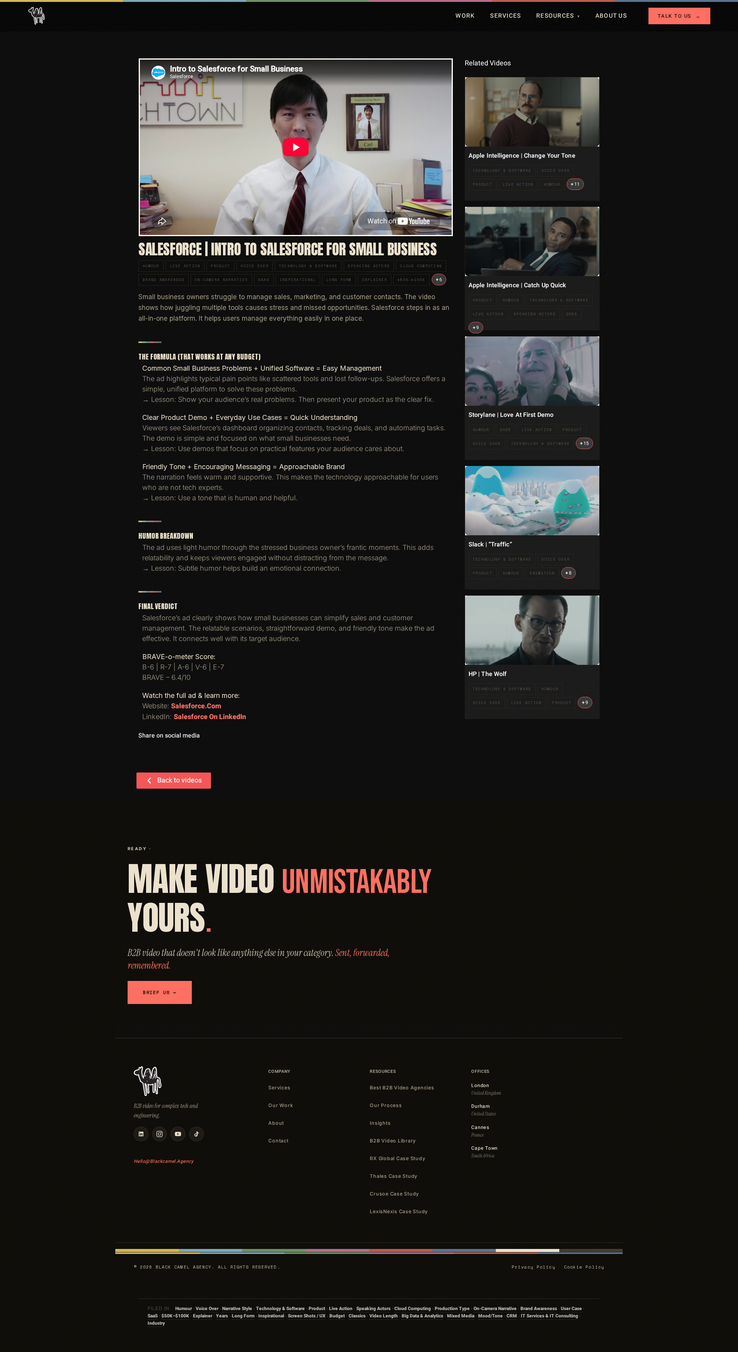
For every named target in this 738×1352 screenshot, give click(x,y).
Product (220, 265)
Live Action (185, 265)
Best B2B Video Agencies (402, 1088)
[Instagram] (159, 1134)
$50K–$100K (411, 279)
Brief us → (159, 992)
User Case (571, 1308)
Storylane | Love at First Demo (511, 415)
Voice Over (255, 265)
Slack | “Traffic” (490, 544)
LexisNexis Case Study (399, 1211)
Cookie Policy (584, 1267)
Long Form (338, 279)
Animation (542, 573)
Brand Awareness (163, 279)
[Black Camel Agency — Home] (36, 16)
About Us (611, 16)
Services (505, 16)
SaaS (263, 279)
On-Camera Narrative (221, 279)
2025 (505, 429)
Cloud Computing (421, 265)
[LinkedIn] (141, 1134)
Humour (151, 265)
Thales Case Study (393, 1176)
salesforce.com (196, 706)
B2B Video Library (393, 1141)
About (276, 1123)
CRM (512, 1315)
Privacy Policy (533, 1267)
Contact (278, 1141)
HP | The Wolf (488, 674)
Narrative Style (237, 1308)
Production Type (452, 1308)
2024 (571, 313)
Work (465, 16)
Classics (357, 1315)
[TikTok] (196, 1134)
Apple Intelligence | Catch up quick (517, 285)
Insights (380, 1123)
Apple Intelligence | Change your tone (522, 155)
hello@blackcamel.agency (163, 1161)
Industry (156, 1323)
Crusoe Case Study (394, 1194)
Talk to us (679, 16)
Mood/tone (490, 1315)
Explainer (374, 279)
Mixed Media (460, 1315)
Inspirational (298, 279)
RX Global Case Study (397, 1158)
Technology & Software (308, 265)
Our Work (280, 1105)
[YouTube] (178, 1134)
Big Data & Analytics (422, 1315)
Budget (337, 1315)
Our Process (386, 1105)
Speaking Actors (369, 265)
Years (222, 1315)
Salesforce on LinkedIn (210, 717)
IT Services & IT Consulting (549, 1315)
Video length (383, 1315)
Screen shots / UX (307, 1315)
